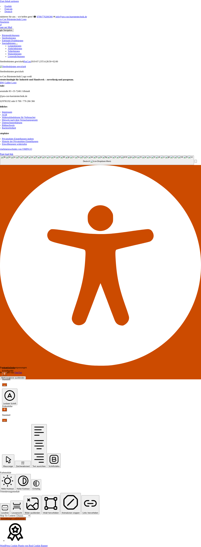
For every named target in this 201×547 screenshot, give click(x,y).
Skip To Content (8, 515)
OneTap (18, 372)
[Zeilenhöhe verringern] (4, 420)
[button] (18, 139)
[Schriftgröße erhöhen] (4, 374)
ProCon (27, 61)
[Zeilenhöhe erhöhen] (4, 409)
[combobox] (97, 160)
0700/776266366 (45, 16)
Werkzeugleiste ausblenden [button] (13, 378)
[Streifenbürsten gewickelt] (13, 66)
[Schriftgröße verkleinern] (4, 384)
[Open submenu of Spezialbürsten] (16, 44)
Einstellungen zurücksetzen (13, 519)
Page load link (6, 154)
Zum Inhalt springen (9, 1)
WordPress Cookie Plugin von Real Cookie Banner (24, 545)
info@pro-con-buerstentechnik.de (71, 16)
